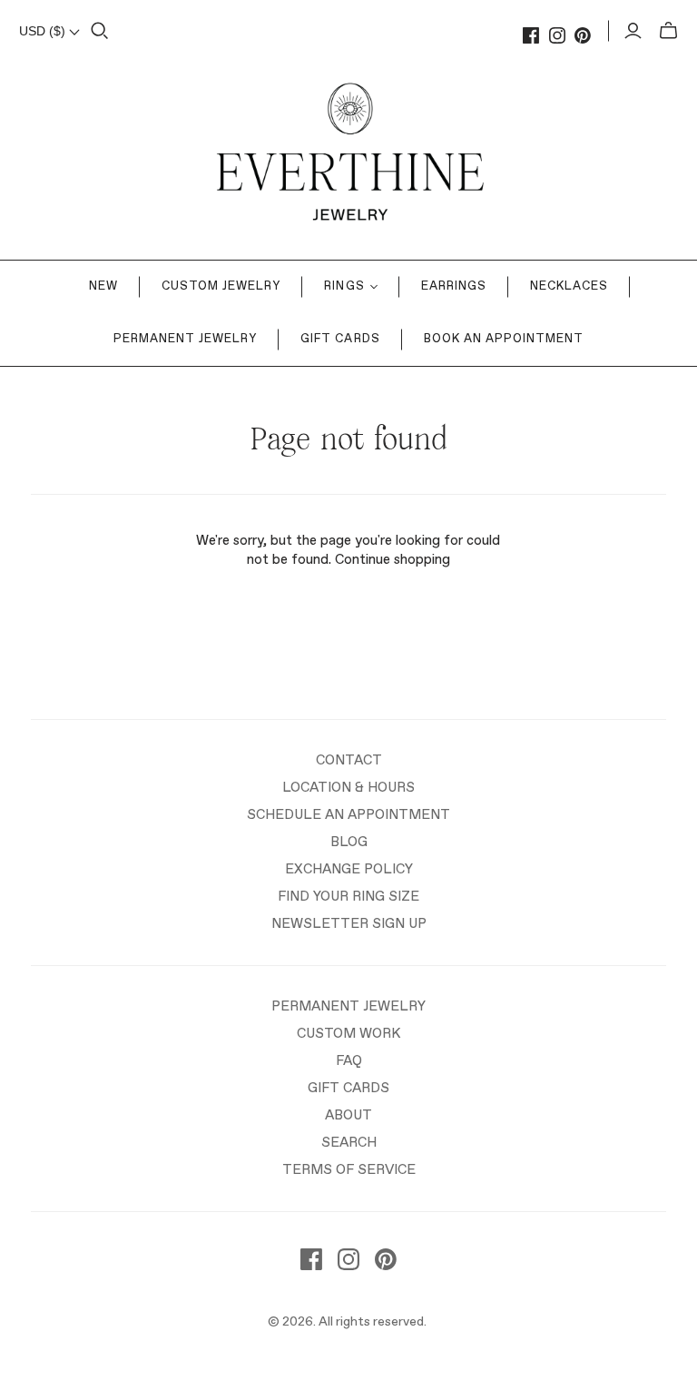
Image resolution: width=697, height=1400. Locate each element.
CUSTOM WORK (348, 1033)
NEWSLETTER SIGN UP (349, 924)
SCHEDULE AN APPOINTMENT (348, 815)
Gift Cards (339, 339)
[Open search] (100, 31)
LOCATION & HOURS (348, 787)
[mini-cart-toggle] (668, 31)
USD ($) (44, 31)
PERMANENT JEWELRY (348, 1006)
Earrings (453, 286)
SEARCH (349, 1142)
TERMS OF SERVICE (349, 1170)
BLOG (349, 842)
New (103, 286)
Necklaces (569, 286)
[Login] (633, 31)
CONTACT (349, 760)
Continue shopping (392, 560)
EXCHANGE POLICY (349, 869)
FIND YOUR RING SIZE (348, 896)
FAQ (349, 1061)
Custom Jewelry (221, 286)
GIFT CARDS (348, 1088)
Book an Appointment (504, 339)
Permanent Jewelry (185, 339)
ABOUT (348, 1115)
